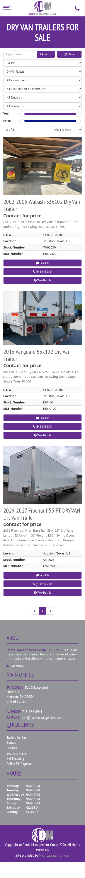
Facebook (17, 666)
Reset (71, 54)
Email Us (44, 263)
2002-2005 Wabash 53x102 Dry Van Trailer (41, 205)
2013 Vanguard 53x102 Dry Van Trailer (36, 355)
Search (48, 54)
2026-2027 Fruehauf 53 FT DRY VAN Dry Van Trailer (41, 513)
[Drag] (22, 114)
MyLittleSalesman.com (54, 855)
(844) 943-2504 (43, 272)
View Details (44, 280)
